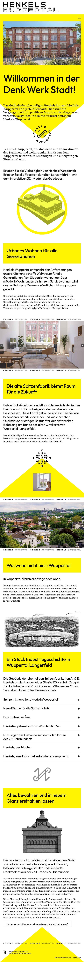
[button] (1, 345)
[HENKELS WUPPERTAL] (30, 3)
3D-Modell (34, 178)
